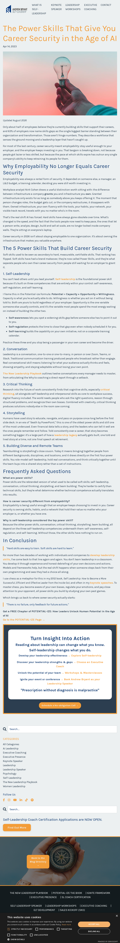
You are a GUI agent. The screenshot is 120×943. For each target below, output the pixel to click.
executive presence (14, 756)
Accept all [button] (94, 924)
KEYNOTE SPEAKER (56, 7)
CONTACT (106, 5)
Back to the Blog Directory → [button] (38, 862)
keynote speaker (13, 761)
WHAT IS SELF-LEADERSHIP (39, 9)
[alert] (60, 928)
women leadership (14, 786)
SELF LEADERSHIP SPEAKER (26, 905)
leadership (9, 765)
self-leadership (12, 777)
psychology (9, 773)
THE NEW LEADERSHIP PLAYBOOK (29, 893)
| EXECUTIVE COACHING (93, 905)
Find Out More (17, 827)
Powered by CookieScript (108, 942)
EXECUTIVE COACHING (90, 7)
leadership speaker (14, 769)
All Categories (11, 744)
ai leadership (10, 748)
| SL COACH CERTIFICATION (75, 897)
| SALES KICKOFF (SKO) (72, 910)
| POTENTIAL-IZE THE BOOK (67, 893)
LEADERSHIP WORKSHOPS (72, 7)
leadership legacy (65, 435)
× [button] (117, 916)
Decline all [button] (94, 931)
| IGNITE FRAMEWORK (98, 893)
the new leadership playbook (20, 782)
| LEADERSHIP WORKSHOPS (60, 905)
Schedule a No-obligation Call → (60, 705)
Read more (66, 925)
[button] (41, 939)
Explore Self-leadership (86, 655)
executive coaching (14, 752)
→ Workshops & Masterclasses (81, 672)
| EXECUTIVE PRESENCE (43, 897)
